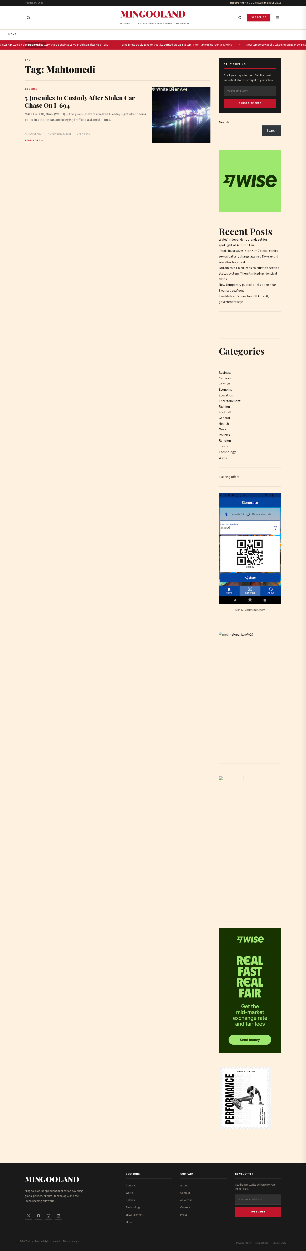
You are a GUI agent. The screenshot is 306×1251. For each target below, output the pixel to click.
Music (223, 429)
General (224, 418)
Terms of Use (261, 1243)
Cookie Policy (279, 1243)
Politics (224, 435)
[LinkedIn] (58, 1216)
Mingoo (75, 1241)
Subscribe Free (250, 103)
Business (225, 372)
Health (224, 423)
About (184, 1186)
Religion (225, 440)
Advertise (186, 1200)
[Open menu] (277, 17)
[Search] (240, 17)
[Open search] (28, 17)
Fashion (224, 406)
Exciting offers (229, 477)
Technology (227, 452)
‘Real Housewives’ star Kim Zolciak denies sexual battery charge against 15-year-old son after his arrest (248, 256)
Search (224, 122)
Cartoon (225, 378)
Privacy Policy (243, 1243)
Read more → (34, 140)
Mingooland (152, 13)
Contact (185, 1193)
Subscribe (258, 17)
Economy (225, 389)
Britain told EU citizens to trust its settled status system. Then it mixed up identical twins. (166, 45)
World (223, 457)
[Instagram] (48, 1216)
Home (12, 34)
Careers (185, 1207)
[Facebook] (38, 1216)
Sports (223, 446)
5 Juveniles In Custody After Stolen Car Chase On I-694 (80, 101)
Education (226, 395)
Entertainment (230, 401)
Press (184, 1215)
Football (225, 412)
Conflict (224, 384)
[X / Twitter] (28, 1216)
